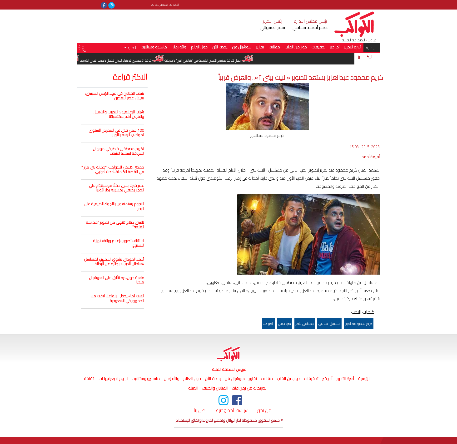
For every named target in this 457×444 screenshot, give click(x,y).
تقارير (260, 46)
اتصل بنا (201, 410)
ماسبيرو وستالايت (154, 46)
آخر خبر (334, 46)
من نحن (264, 410)
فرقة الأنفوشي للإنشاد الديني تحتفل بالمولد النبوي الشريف (125, 60)
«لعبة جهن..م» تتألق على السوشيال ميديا (116, 280)
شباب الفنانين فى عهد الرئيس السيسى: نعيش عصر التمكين (114, 95)
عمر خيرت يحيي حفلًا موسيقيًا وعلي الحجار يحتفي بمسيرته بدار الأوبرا (116, 187)
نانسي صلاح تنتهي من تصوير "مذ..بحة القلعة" (115, 224)
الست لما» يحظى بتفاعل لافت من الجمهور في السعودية (117, 298)
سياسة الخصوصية (232, 410)
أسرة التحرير (352, 46)
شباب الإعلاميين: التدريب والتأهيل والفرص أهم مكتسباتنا (119, 114)
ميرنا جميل (284, 324)
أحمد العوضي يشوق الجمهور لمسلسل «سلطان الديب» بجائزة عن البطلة (114, 261)
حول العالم (199, 46)
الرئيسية (370, 47)
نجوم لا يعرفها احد (113, 378)
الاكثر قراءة (130, 77)
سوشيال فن (241, 46)
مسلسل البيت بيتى (329, 324)
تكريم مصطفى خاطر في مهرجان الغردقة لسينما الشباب (118, 151)
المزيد (131, 47)
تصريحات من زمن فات (249, 388)
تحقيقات (318, 46)
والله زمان (179, 46)
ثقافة (89, 378)
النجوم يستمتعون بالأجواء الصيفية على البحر (114, 206)
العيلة (193, 388)
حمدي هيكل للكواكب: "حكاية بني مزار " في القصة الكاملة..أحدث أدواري (112, 169)
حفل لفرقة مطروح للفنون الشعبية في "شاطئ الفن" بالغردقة (212, 60)
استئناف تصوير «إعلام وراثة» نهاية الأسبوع (118, 243)
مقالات (274, 46)
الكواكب (268, 324)
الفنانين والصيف (215, 388)
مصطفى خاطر (305, 324)
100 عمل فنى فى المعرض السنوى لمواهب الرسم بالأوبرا (116, 132)
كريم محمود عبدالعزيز (358, 324)
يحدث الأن (219, 46)
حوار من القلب (296, 46)
